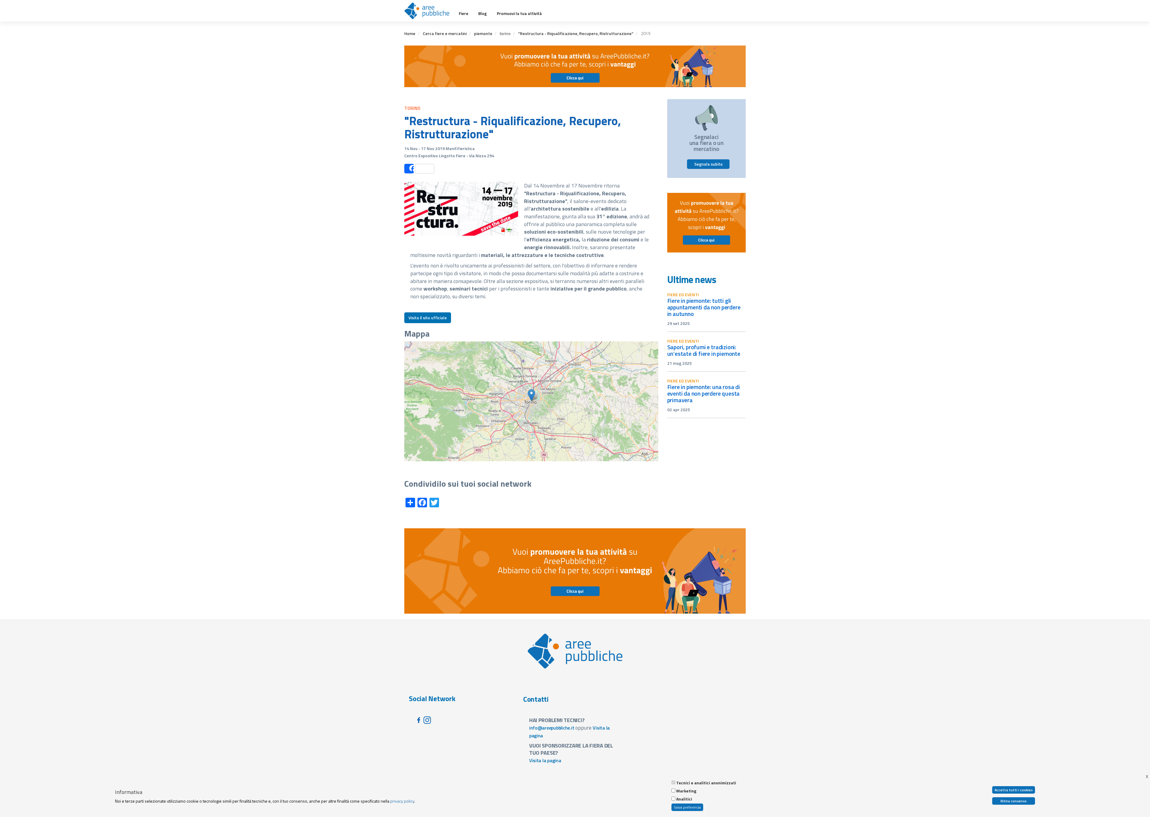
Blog (482, 13)
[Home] (429, 10)
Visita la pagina (545, 760)
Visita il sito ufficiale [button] (427, 317)
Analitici (684, 799)
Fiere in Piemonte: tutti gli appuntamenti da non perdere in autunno (704, 307)
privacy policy (402, 801)
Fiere (463, 13)
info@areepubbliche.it (551, 727)
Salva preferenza (687, 807)
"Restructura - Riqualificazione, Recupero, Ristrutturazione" (575, 33)
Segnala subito (708, 164)
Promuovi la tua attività (519, 13)
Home (409, 33)
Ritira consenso (1014, 801)
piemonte (483, 33)
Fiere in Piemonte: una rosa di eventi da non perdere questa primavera (703, 393)
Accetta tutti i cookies (1014, 790)
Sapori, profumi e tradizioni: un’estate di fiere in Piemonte (703, 350)
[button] (531, 395)
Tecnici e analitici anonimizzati (706, 783)
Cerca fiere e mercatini (445, 33)
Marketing (686, 791)
